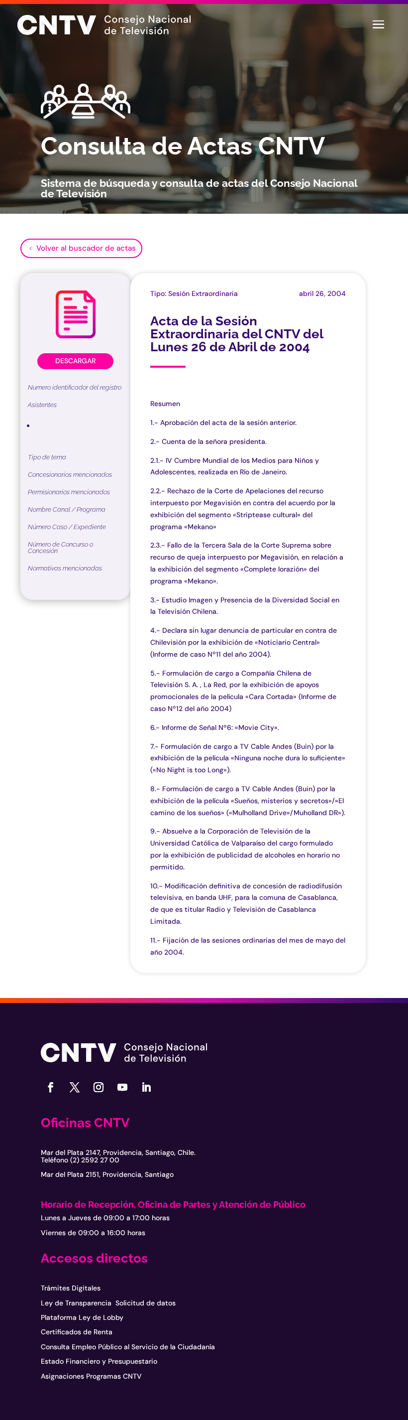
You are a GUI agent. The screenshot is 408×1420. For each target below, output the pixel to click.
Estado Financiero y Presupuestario (99, 1361)
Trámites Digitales (71, 1287)
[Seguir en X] (75, 1087)
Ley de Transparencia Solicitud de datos (108, 1302)
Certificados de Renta (76, 1331)
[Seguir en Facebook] (51, 1087)
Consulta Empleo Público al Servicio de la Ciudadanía (128, 1346)
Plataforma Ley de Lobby (82, 1317)
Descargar (75, 360)
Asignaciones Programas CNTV (91, 1376)
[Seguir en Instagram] (98, 1087)
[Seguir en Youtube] (122, 1087)
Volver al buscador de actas (86, 248)
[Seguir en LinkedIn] (146, 1087)
